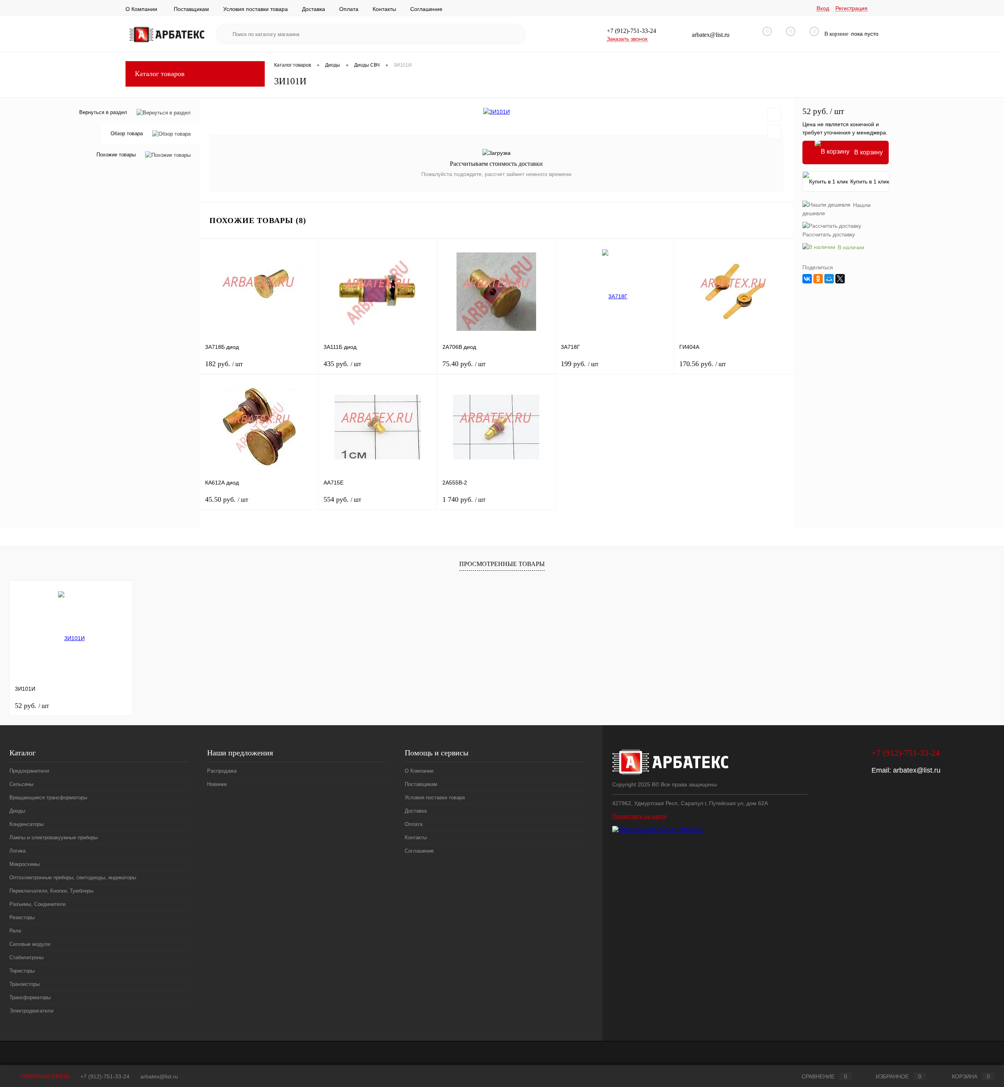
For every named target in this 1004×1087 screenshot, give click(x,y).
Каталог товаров (160, 74)
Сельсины (21, 784)
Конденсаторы (26, 824)
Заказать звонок (627, 39)
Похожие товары (116, 155)
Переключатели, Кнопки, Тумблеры (51, 891)
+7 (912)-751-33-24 (104, 1076)
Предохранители (29, 771)
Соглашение (426, 9)
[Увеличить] (496, 111)
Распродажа (221, 771)
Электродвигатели (31, 1011)
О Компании (141, 9)
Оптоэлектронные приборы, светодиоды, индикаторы (72, 877)
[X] (840, 278)
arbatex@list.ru (916, 770)
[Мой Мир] (829, 278)
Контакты (384, 9)
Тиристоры (22, 971)
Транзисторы (24, 984)
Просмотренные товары (502, 564)
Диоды (17, 811)
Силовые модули (29, 944)
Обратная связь (44, 1076)
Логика (17, 851)
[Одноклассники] (818, 278)
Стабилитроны (26, 957)
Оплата (348, 9)
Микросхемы (24, 864)
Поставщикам (191, 9)
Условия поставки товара (255, 9)
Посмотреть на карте (639, 816)
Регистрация (851, 8)
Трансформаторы (30, 997)
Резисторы (22, 917)
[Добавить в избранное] (774, 114)
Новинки (217, 784)
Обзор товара (127, 134)
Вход (823, 8)
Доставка (313, 9)
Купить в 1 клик (869, 181)
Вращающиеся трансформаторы (48, 797)
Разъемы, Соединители (37, 904)
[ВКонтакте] (807, 278)
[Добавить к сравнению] (774, 132)
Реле (15, 931)
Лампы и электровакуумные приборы (53, 837)
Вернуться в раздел (103, 112)
